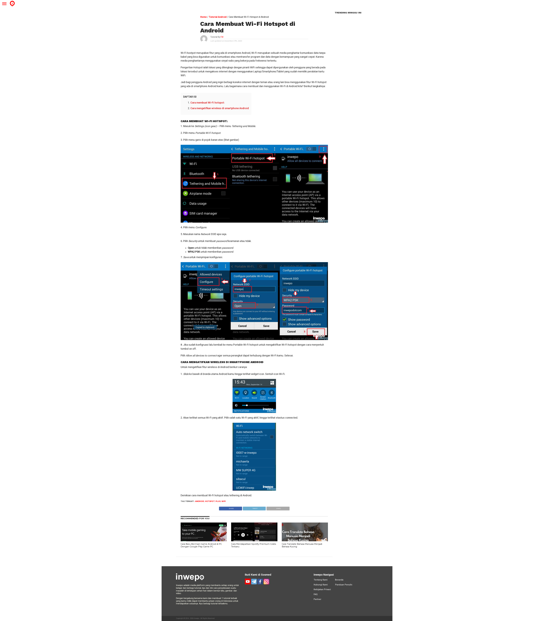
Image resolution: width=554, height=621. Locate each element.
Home (203, 17)
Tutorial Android (218, 17)
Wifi (223, 501)
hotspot (210, 501)
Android (199, 501)
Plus (218, 501)
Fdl (222, 37)
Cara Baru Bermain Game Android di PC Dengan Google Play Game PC (201, 545)
